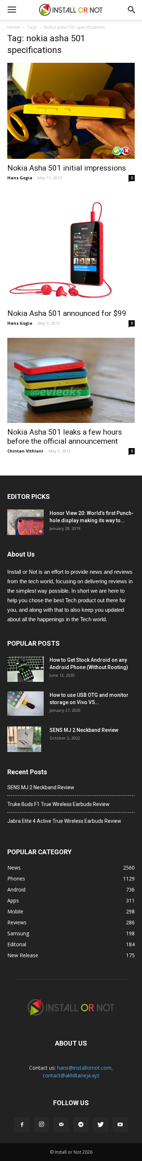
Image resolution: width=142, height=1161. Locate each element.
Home (13, 27)
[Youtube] (120, 1125)
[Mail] (61, 1125)
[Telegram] (81, 1125)
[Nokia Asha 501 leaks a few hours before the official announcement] (71, 380)
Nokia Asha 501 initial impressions (66, 168)
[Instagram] (41, 1125)
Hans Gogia (19, 177)
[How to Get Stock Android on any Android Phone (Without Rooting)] (25, 669)
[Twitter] (100, 1125)
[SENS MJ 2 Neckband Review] (24, 739)
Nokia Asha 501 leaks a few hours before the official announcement (64, 437)
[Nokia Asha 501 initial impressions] (71, 111)
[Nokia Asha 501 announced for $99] (71, 248)
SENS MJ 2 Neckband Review (84, 730)
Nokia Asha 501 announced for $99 (66, 313)
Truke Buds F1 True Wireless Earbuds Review (58, 804)
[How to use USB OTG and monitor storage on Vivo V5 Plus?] (25, 703)
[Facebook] (22, 1125)
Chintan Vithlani (25, 451)
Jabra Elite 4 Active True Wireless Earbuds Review (64, 821)
